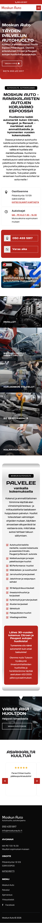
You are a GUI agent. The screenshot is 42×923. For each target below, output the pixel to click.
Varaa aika (11, 63)
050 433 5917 (22, 238)
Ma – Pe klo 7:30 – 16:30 (24, 215)
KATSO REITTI (8, 871)
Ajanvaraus (7, 894)
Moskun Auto (8, 885)
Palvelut (6, 890)
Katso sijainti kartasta (25, 202)
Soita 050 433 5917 (13, 71)
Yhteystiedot (8, 899)
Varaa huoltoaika (17, 726)
